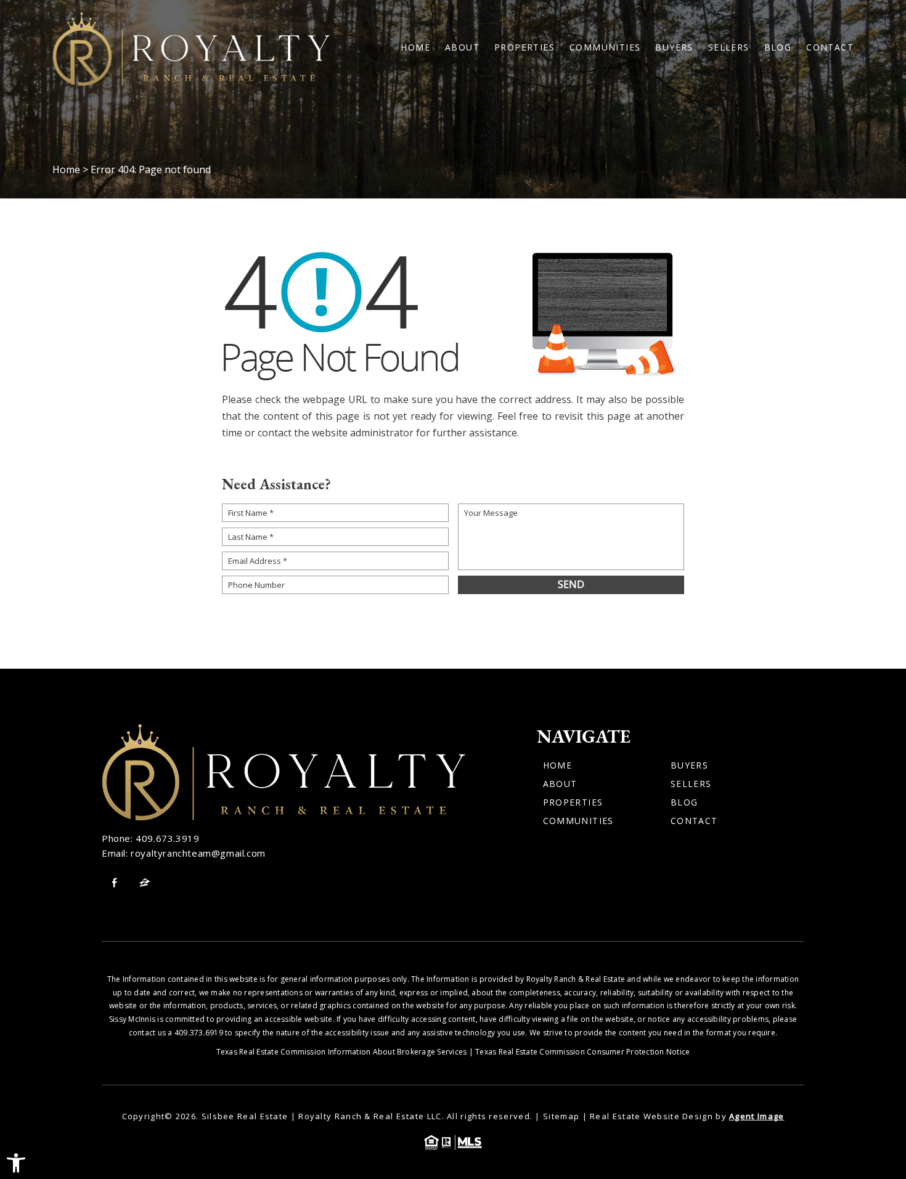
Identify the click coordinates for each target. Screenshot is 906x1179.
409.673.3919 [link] (167, 838)
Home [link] (415, 47)
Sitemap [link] (561, 1116)
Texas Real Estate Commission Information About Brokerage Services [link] (341, 1051)
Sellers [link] (728, 47)
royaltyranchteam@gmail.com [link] (198, 853)
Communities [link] (604, 47)
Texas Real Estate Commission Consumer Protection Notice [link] (582, 1051)
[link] (16, 1163)
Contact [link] (830, 47)
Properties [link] (524, 47)
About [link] (462, 47)
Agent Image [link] (756, 1116)
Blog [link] (778, 47)
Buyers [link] (674, 47)
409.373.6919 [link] (198, 1032)
